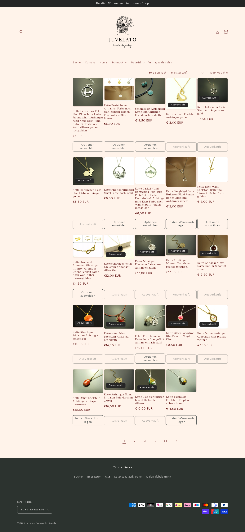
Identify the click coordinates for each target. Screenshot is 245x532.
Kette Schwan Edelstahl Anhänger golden (181, 116)
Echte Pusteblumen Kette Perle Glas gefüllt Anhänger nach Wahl (149, 339)
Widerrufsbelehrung (158, 476)
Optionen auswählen (87, 146)
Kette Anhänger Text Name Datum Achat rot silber (211, 266)
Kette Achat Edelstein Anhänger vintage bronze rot (86, 401)
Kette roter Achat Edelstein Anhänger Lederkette (117, 337)
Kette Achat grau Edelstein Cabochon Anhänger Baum (148, 265)
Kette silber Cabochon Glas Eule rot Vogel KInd (180, 336)
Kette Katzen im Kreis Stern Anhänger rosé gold (211, 110)
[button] (21, 32)
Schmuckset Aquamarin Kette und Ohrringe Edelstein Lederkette (150, 112)
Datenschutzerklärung (128, 476)
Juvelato (30, 523)
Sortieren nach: (158, 72)
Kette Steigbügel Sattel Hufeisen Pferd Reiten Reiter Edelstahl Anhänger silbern (180, 196)
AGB (107, 476)
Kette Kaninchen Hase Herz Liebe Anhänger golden (87, 193)
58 (165, 440)
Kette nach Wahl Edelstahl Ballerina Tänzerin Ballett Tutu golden (210, 191)
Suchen (79, 476)
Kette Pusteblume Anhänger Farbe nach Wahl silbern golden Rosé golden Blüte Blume (117, 112)
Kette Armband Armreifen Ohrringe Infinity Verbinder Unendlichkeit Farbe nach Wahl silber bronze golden (86, 270)
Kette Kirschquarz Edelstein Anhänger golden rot (85, 336)
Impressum (94, 476)
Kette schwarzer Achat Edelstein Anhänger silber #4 (118, 267)
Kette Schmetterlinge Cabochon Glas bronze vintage (211, 337)
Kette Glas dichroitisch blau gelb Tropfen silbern (149, 400)
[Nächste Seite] (176, 441)
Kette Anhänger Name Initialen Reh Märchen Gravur (118, 398)
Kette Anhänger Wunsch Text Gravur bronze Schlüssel (179, 264)
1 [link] (124, 441)
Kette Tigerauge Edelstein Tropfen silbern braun (177, 400)
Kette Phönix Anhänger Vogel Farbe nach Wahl (119, 191)
